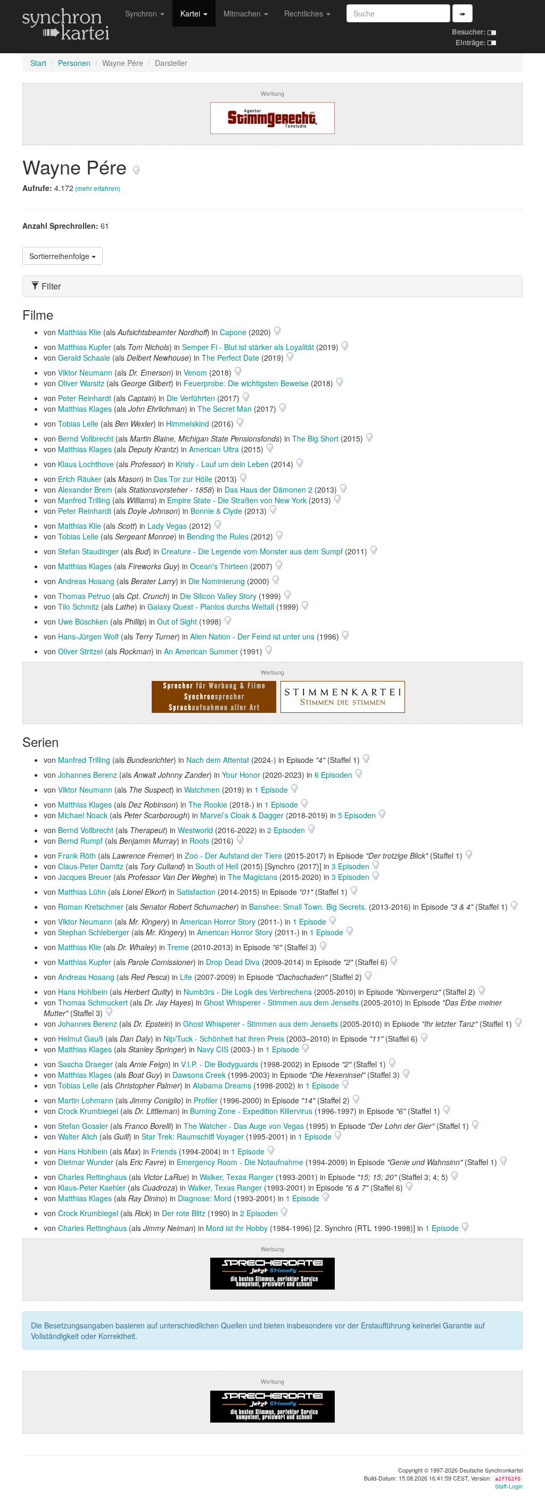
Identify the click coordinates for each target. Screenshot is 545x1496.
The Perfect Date (230, 357)
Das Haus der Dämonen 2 (268, 489)
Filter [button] (50, 286)
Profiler (206, 1100)
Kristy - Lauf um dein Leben (222, 464)
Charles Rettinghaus (92, 1176)
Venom (195, 372)
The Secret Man (224, 408)
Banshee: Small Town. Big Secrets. (308, 906)
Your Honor (241, 774)
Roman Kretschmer (90, 906)
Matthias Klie (79, 332)
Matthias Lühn (82, 891)
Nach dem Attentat (217, 759)
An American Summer (201, 651)
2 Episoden (287, 830)
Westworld (195, 830)
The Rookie (207, 804)
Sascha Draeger (85, 1064)
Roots (199, 840)
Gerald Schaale (84, 357)
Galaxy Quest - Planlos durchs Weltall (210, 606)
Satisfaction (196, 891)
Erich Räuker (80, 478)
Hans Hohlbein (83, 991)
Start (38, 62)
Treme (178, 947)
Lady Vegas (167, 525)
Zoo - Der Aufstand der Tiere (233, 855)
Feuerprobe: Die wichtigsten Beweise (246, 383)
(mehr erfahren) (97, 188)
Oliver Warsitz (81, 383)
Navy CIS (212, 1049)
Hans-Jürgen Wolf (88, 636)
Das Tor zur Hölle (183, 478)
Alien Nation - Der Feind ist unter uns (252, 636)
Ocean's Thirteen (219, 566)
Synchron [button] (142, 13)
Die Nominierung (216, 581)
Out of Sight (177, 621)
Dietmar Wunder (85, 1162)
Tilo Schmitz (78, 606)
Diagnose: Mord (205, 1198)
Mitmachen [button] (243, 13)
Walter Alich (77, 1136)
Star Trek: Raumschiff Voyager (193, 1136)
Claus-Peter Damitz (90, 866)
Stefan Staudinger (88, 551)
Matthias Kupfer (84, 347)
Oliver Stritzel (80, 651)
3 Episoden (351, 866)
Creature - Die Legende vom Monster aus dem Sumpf (252, 551)
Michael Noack (83, 815)
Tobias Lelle (78, 423)
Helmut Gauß (80, 1038)
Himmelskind (187, 423)
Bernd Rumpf (80, 840)
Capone (233, 332)
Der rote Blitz (183, 1213)
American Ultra (214, 449)
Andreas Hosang (86, 581)
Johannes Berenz (87, 774)
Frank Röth (77, 855)
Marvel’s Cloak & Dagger (242, 815)
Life (186, 976)
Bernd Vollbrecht (85, 438)
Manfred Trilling (84, 500)
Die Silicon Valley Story (218, 596)
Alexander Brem (85, 489)
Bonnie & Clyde (216, 510)
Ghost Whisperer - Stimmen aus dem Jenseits (281, 1002)
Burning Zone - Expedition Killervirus (251, 1111)
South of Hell (216, 866)
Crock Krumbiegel (88, 1111)
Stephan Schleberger (93, 932)
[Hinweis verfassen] (136, 166)
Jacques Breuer (84, 876)
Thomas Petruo (84, 596)
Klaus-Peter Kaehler (92, 1187)
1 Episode (272, 789)
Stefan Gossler (83, 1125)
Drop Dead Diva (233, 962)
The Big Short (315, 438)
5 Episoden (358, 815)
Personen (74, 62)
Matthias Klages (85, 408)
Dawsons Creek (199, 1074)
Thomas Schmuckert (93, 1002)
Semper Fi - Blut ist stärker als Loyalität (248, 347)
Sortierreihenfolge (60, 256)
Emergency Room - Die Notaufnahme (240, 1162)
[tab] (272, 286)
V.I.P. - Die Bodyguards (219, 1064)
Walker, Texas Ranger (237, 1176)
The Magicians (252, 876)
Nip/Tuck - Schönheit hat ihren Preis (223, 1038)
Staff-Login (509, 1486)
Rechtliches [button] (304, 13)
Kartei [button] (191, 13)
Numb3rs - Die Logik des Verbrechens (248, 991)
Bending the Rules (218, 536)
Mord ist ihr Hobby (237, 1228)
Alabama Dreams (222, 1085)
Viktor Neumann (85, 372)
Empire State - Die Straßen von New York (237, 500)
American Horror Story (217, 921)
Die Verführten (191, 398)
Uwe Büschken (83, 621)
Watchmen (202, 789)
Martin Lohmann (85, 1100)
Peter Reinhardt (84, 398)
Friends (164, 1151)
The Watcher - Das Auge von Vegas (244, 1125)
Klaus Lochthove (86, 464)
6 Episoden (334, 774)
